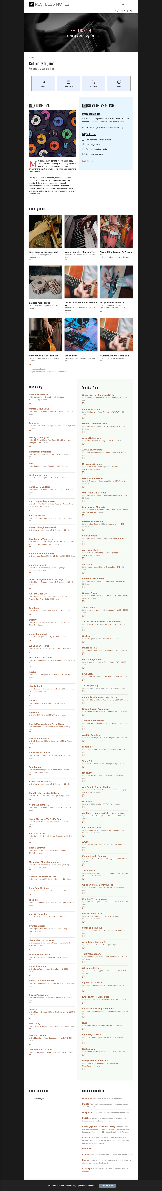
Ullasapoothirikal (90, 968)
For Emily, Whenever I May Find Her (100, 697)
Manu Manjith (92, 956)
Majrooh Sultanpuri (41, 411)
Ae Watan (87, 564)
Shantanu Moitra (112, 610)
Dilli (31, 463)
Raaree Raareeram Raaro (41, 980)
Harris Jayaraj (52, 611)
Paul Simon (91, 700)
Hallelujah (87, 773)
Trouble (33, 1009)
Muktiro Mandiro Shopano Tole (80, 252)
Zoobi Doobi (88, 607)
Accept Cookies (107, 1186)
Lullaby (33, 620)
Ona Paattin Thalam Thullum (96, 787)
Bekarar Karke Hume (39, 303)
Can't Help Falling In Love (42, 501)
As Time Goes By (38, 594)
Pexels (85, 1104)
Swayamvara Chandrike (112, 303)
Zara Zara (34, 608)
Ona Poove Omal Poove (41, 657)
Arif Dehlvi (58, 929)
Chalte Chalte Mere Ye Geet (43, 876)
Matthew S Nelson (41, 1012)
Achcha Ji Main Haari (40, 487)
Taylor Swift (38, 1026)
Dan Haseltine (60, 1012)
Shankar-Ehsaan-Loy (107, 567)
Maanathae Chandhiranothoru (44, 862)
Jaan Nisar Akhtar (94, 816)
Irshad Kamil (39, 836)
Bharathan (38, 1038)
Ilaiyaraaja (61, 397)
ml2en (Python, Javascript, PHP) (98, 1126)
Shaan (107, 764)
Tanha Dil (87, 761)
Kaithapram (92, 412)
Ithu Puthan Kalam (91, 827)
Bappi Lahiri (51, 454)
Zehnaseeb (34, 423)
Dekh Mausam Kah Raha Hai (43, 356)
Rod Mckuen (109, 930)
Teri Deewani (35, 767)
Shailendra (38, 727)
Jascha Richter (40, 943)
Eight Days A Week (91, 1034)
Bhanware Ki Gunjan (39, 753)
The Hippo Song (90, 685)
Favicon (86, 1160)
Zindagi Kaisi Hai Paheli (41, 1050)
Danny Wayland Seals (59, 622)
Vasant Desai (51, 796)
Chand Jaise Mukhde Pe (94, 942)
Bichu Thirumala (93, 859)
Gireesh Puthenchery (42, 568)
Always (32, 672)
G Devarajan (109, 902)
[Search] (123, 4)
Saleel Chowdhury (54, 1052)
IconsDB (86, 1149)
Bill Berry (37, 440)
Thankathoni (35, 686)
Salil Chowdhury (57, 660)
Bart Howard (92, 985)
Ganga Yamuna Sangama (95, 1061)
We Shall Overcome (39, 646)
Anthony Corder (40, 596)
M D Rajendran (93, 452)
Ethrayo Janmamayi (92, 913)
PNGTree (86, 1118)
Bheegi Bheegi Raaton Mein (43, 527)
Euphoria (38, 466)
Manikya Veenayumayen (94, 899)
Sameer (37, 611)
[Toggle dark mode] (131, 10)
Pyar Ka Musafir (37, 926)
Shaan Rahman (110, 956)
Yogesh (37, 1052)
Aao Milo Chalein (37, 833)
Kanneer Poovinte (91, 409)
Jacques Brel (92, 930)
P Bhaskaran (39, 741)
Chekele (33, 700)
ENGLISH (38, 443)
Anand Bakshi (39, 530)
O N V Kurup (39, 660)
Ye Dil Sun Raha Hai (39, 805)
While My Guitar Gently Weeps (97, 885)
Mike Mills (61, 440)
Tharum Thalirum (37, 1035)
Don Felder (64, 850)
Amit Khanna (39, 879)
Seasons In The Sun (92, 928)
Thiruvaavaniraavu (91, 954)
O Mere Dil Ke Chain (39, 409)
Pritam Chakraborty (57, 836)
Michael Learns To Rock (61, 943)
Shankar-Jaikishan (56, 727)
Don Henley (39, 850)
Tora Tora (40, 599)
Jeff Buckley (92, 775)
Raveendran (108, 538)
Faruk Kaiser (39, 478)
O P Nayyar (112, 816)
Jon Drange (42, 544)
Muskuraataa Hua (38, 475)
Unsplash (87, 1112)
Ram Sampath (93, 764)
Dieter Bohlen (39, 822)
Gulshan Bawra (40, 556)
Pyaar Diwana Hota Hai (40, 781)
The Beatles (92, 887)
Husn (85, 1023)
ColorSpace (88, 1168)
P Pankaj (91, 945)
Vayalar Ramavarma (95, 1063)
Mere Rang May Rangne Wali (43, 252)
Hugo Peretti (39, 504)
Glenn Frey (54, 850)
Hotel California (37, 848)
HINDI (68, 411)
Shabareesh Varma (94, 830)
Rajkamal (104, 945)
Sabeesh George (118, 790)
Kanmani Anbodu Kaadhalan (114, 356)
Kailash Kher (39, 770)
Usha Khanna (56, 741)
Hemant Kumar (114, 524)
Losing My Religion (39, 437)
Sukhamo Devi (89, 536)
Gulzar (37, 796)
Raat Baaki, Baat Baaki (40, 452)
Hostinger (87, 1098)
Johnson (72, 689)
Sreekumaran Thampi (42, 397)
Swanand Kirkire (93, 610)
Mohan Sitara (56, 983)
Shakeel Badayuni (94, 524)
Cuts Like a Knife (37, 966)
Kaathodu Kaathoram (93, 579)
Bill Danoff (91, 596)
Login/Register (120, 11)
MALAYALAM (34, 400)
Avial (36, 703)
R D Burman (60, 411)
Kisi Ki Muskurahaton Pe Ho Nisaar (47, 724)
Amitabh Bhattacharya (42, 426)
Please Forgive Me (38, 995)
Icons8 (85, 1154)
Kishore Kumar (93, 624)
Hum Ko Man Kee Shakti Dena (44, 793)
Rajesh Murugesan (116, 830)
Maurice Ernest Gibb (42, 542)
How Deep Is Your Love (41, 539)
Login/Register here (90, 161)
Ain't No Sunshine (38, 914)
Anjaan (37, 454)
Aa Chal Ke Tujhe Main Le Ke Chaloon (101, 622)
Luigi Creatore (56, 504)
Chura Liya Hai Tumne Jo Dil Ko (98, 395)
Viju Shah (108, 1052)
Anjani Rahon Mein (38, 634)
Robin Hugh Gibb (63, 542)
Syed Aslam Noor (41, 518)
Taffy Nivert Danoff (120, 596)
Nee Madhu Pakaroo (39, 738)
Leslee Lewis (92, 650)
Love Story (34, 1023)
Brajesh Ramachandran (96, 790)
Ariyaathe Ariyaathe (92, 450)
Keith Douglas (58, 596)
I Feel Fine (34, 900)
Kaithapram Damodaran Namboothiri (48, 689)
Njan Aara (34, 712)
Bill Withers (38, 917)
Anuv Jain (91, 1026)
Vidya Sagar (115, 916)
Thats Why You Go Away (41, 940)
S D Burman (60, 490)
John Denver (107, 596)
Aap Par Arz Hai (37, 515)
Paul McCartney (57, 902)
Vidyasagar (61, 568)
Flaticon (86, 1137)
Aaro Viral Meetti (37, 565)
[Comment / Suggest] (30, 260)
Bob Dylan (91, 999)
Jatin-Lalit (59, 807)
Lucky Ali (57, 518)
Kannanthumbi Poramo (94, 856)
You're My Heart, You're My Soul (45, 819)
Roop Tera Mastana (39, 888)
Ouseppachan (54, 1038)
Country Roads (89, 593)
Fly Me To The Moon (92, 982)
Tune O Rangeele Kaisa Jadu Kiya (46, 579)
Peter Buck (52, 440)
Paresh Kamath (57, 770)
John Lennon (39, 902)
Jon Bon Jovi (39, 674)
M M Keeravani (111, 1011)
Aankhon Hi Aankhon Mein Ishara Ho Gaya (103, 813)
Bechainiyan (71, 356)
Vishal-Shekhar (63, 426)
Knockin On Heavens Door (95, 997)
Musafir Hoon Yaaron (39, 954)
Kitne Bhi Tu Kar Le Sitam (42, 553)
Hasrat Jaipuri (39, 755)
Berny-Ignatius (62, 865)
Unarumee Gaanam (39, 394)
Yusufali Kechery (93, 971)
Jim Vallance (56, 969)
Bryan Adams (39, 969)
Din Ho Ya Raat (89, 648)
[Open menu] (131, 4)
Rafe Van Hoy (39, 622)
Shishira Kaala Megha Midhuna (98, 1008)
